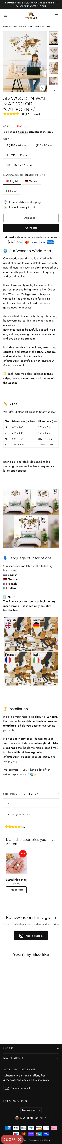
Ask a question (18, 814)
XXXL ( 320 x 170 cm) (19, 165)
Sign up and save (19, 1069)
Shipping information (21, 794)
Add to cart (16, 889)
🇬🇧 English (12, 181)
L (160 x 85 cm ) (43, 145)
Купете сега (31, 227)
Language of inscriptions (24, 175)
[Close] (19, 1139)
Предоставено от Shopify (39, 1140)
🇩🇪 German (31, 181)
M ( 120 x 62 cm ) (16, 145)
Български (29, 1110)
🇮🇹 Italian (11, 191)
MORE (8, 1048)
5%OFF (10, 1139)
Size (6, 139)
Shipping (23, 131)
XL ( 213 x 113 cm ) (17, 155)
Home (5, 26)
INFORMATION (15, 1100)
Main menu (13, 1058)
